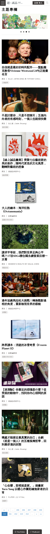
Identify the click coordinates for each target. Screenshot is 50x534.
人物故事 (5, 82)
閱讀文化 (5, 268)
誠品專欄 (5, 175)
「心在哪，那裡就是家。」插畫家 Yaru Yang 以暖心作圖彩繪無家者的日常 (25, 489)
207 (29, 510)
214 (27, 514)
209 (40, 510)
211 (10, 514)
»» (41, 514)
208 (34, 510)
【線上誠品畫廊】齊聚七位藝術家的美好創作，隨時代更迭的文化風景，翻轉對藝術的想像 (24, 163)
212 (15, 514)
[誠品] (15, 2)
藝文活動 (5, 127)
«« (4, 510)
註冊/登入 (38, 3)
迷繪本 (4, 501)
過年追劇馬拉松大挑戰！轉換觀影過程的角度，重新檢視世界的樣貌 (24, 302)
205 (17, 510)
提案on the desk (7, 220)
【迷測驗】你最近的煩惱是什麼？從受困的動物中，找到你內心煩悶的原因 (24, 393)
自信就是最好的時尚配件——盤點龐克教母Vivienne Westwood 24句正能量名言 (25, 71)
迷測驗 (4, 405)
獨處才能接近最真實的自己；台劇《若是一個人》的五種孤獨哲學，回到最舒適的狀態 (24, 441)
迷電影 (4, 312)
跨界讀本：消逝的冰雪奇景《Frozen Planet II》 (24, 346)
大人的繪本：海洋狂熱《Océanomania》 (16, 209)
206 (23, 510)
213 (21, 514)
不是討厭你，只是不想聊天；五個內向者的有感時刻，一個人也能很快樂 (24, 117)
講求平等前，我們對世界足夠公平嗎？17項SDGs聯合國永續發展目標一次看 (25, 256)
